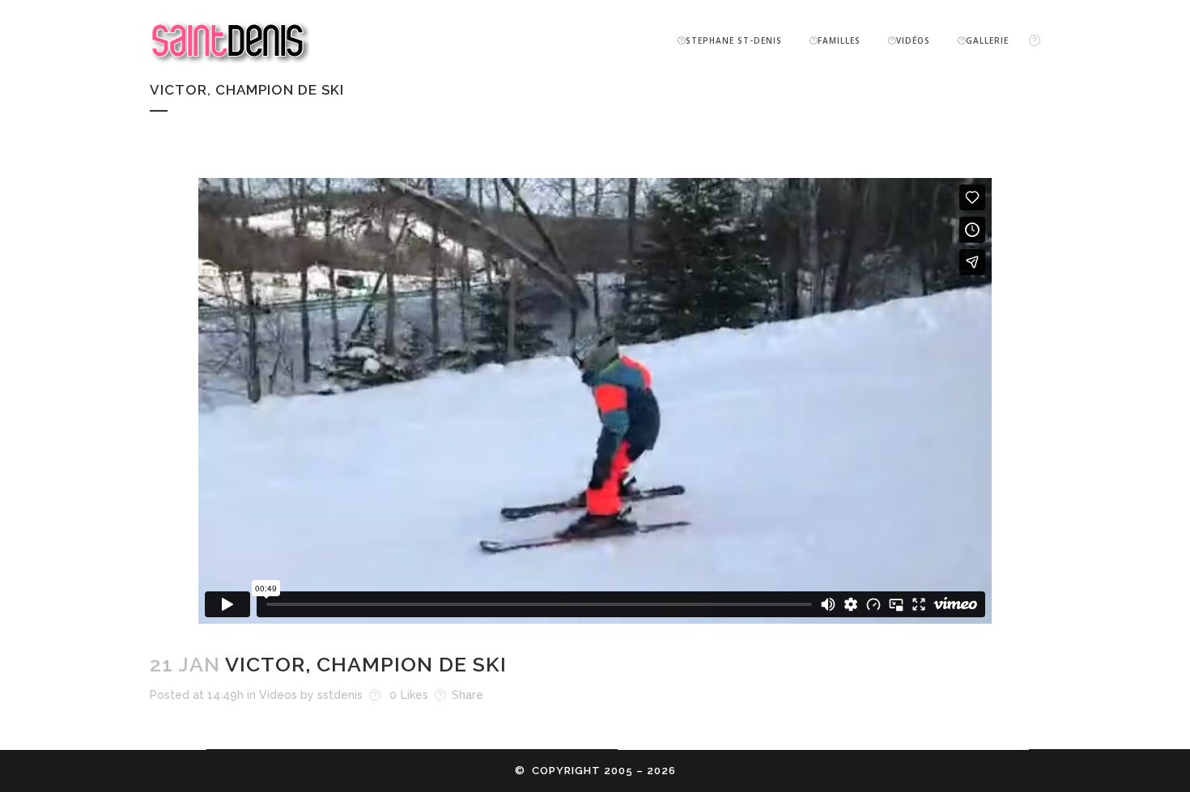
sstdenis (340, 694)
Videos (278, 694)
